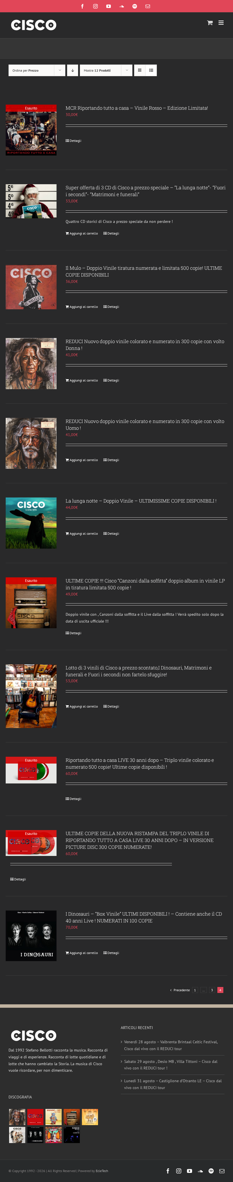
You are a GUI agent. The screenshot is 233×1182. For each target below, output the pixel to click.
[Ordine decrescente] (72, 70)
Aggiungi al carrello (84, 233)
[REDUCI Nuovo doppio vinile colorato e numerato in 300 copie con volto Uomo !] (31, 443)
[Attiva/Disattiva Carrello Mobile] (210, 23)
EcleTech (102, 1171)
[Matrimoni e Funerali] (53, 1135)
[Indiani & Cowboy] (17, 1135)
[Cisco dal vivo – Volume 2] (71, 1135)
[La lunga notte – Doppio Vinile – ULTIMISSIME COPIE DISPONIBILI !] (31, 522)
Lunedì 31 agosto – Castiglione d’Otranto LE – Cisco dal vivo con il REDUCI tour (173, 1084)
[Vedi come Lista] (151, 70)
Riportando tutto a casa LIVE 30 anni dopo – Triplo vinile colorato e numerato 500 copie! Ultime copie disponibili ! (140, 763)
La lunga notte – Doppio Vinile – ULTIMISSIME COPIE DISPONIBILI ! (141, 500)
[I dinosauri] (35, 1135)
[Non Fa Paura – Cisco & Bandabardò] (53, 1117)
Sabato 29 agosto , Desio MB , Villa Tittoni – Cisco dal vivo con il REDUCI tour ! (170, 1065)
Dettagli (75, 140)
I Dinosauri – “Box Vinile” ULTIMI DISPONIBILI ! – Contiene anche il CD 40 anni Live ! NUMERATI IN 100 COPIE (144, 917)
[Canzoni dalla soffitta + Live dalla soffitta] (71, 1117)
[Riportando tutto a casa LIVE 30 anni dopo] (35, 1117)
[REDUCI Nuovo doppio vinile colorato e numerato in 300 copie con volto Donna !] (31, 363)
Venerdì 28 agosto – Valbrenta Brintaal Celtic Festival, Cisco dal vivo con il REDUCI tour (170, 1045)
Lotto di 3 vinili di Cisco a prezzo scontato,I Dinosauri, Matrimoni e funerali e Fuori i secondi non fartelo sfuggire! (139, 671)
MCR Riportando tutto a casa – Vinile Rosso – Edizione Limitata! (137, 108)
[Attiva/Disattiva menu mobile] (221, 23)
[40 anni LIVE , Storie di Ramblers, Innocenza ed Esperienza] (89, 1117)
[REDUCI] (17, 1117)
